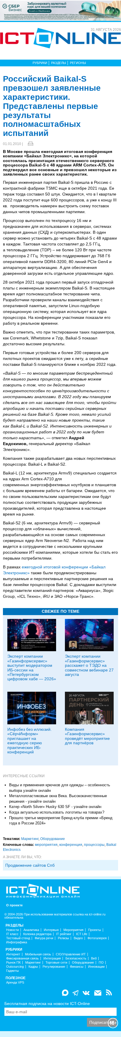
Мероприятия (73, 930)
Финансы (76, 966)
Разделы (58, 63)
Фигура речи (44, 938)
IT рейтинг (63, 934)
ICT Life (81, 934)
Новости (12, 930)
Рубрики (40, 63)
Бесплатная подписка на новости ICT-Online (47, 1003)
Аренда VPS (15, 982)
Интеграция (52, 958)
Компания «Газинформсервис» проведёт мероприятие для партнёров (87, 736)
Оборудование (52, 839)
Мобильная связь (38, 954)
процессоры (94, 845)
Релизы (63, 938)
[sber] (60, 10)
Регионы (78, 63)
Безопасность (75, 958)
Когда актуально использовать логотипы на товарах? (56, 812)
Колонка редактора (37, 934)
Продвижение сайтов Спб (30, 865)
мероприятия (46, 845)
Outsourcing (15, 966)
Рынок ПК (13, 962)
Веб (94, 958)
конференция (70, 845)
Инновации (96, 966)
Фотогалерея (97, 938)
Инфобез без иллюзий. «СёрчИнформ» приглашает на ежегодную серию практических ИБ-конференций (29, 740)
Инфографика (16, 942)
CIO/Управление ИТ (71, 954)
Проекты (94, 930)
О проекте (14, 905)
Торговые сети (56, 962)
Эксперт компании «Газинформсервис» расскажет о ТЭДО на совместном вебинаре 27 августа (89, 665)
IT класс (12, 934)
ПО (101, 962)
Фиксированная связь (22, 958)
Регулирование (54, 966)
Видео (78, 938)
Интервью (51, 930)
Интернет (13, 954)
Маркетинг (29, 839)
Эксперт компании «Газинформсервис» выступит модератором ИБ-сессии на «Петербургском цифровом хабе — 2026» (31, 667)
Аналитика (31, 930)
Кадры (33, 966)
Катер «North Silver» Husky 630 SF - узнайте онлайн (55, 806)
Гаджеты (12, 970)
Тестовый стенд (18, 938)
